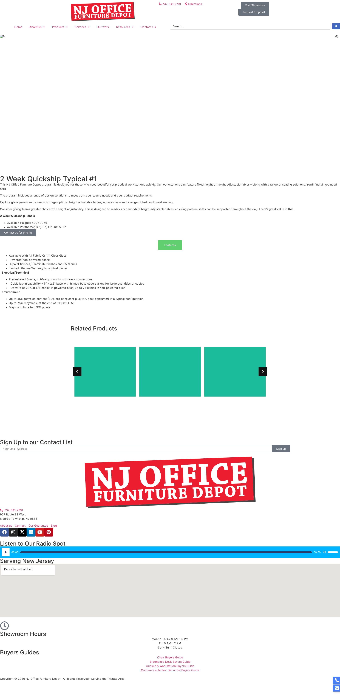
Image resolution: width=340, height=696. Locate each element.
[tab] (170, 245)
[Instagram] (13, 532)
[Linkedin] (31, 532)
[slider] (333, 552)
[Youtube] (39, 532)
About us (35, 27)
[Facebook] (4, 532)
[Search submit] (336, 26)
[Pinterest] (48, 532)
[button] (3, 36)
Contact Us (148, 27)
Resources (123, 27)
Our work (103, 27)
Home (18, 27)
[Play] (6, 552)
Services (80, 27)
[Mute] (324, 552)
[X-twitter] (22, 532)
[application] (170, 552)
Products (58, 27)
